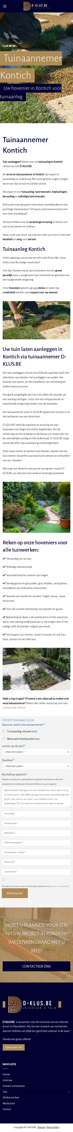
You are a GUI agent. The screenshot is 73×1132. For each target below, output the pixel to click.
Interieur (7, 1080)
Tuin (5, 1091)
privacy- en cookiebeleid (60, 886)
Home (6, 1074)
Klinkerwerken (11, 1097)
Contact (7, 1109)
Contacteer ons (13, 1047)
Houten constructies (14, 1086)
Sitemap (41, 1127)
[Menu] (5, 6)
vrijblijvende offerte (14, 707)
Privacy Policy (53, 1127)
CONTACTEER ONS (36, 966)
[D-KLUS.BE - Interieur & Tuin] (36, 6)
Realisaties (9, 1103)
